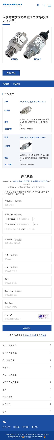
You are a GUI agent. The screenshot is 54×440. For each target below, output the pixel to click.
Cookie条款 (6, 427)
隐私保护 (16, 427)
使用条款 (42, 335)
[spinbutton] (23, 219)
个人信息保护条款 (30, 335)
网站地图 (25, 427)
